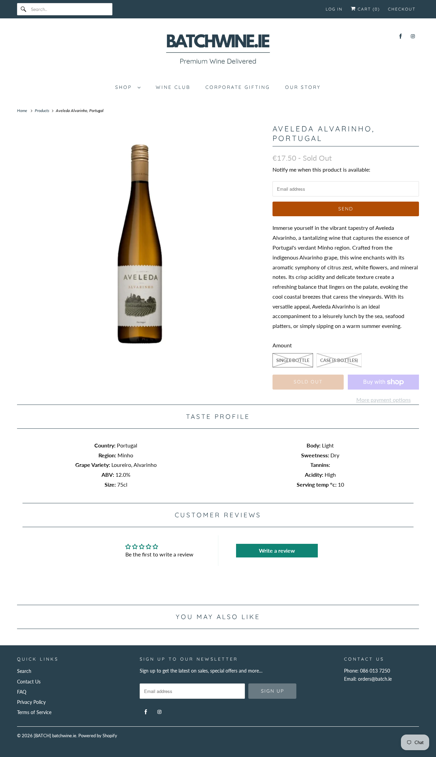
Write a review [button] (277, 550)
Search (24, 671)
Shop (124, 87)
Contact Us (29, 681)
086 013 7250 (375, 671)
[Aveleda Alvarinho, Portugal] (141, 246)
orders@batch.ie (375, 679)
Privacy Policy (31, 702)
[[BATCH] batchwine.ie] (218, 50)
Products (42, 110)
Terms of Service (34, 712)
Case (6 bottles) (339, 360)
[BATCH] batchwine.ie (55, 735)
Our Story (303, 87)
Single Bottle (292, 360)
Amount (282, 345)
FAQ (21, 692)
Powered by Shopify (97, 735)
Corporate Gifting (237, 87)
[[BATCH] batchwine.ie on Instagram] (412, 36)
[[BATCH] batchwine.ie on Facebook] (400, 36)
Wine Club (173, 87)
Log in (334, 9)
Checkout (402, 9)
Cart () (368, 9)
